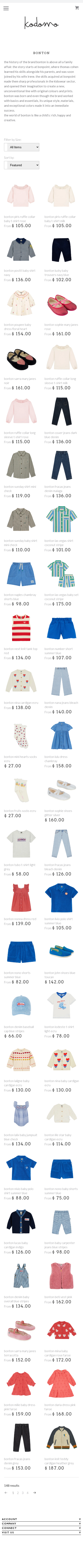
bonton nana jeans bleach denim (61, 705)
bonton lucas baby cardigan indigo (16, 1245)
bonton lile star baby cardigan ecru (58, 1137)
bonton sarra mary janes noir (20, 381)
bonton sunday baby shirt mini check (20, 543)
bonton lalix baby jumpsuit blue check (20, 1137)
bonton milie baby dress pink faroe (19, 1407)
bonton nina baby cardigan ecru (62, 1083)
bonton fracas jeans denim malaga (58, 489)
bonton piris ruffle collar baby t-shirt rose (19, 219)
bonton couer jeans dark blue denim (61, 435)
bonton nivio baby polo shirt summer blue (18, 1191)
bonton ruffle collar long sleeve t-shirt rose (19, 435)
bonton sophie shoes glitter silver (58, 813)
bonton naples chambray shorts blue (20, 597)
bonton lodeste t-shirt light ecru (59, 1029)
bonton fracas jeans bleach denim (58, 867)
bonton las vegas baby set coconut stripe (62, 597)
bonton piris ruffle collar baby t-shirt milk (60, 219)
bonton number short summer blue (59, 651)
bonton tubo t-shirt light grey (19, 867)
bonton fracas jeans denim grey (17, 1461)
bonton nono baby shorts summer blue (61, 1191)
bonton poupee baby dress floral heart (17, 327)
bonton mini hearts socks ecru (20, 759)
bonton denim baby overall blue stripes (16, 1299)
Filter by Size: (13, 139)
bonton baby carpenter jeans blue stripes (60, 1245)
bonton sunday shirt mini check (20, 489)
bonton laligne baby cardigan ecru (16, 1083)
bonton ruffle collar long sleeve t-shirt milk (60, 381)
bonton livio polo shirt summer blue (59, 921)
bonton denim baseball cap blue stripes (19, 1029)
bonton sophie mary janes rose (61, 327)
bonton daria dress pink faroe (60, 1407)
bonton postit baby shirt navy (19, 273)
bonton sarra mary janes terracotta (20, 1353)
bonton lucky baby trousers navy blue (57, 273)
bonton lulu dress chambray (56, 759)
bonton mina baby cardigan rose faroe (58, 1353)
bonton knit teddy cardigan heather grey (59, 1461)
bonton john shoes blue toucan (60, 975)
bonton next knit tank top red (20, 651)
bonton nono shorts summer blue (17, 975)
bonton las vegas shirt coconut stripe (59, 543)
